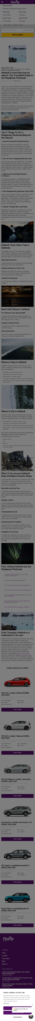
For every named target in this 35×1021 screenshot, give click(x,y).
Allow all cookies (17, 1012)
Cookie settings (17, 1017)
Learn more (6, 1003)
